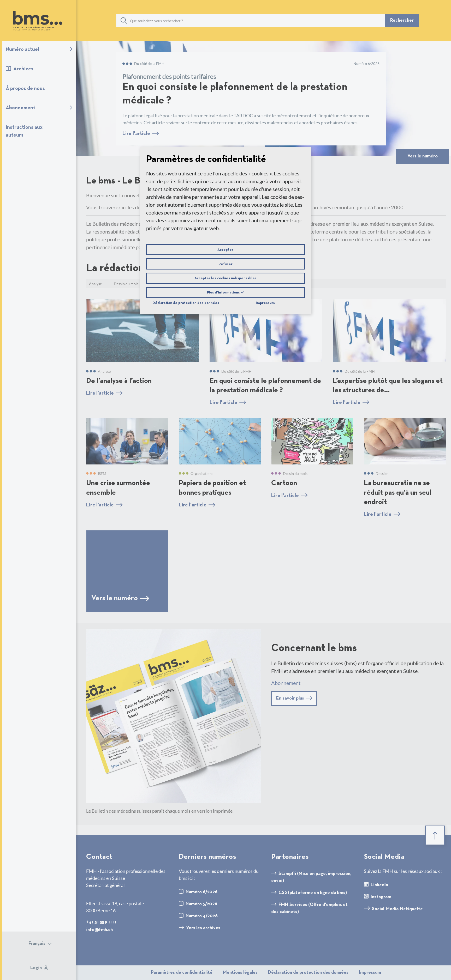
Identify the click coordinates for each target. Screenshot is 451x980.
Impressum (265, 303)
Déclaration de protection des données (185, 303)
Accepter (225, 250)
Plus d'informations (224, 293)
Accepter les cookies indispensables (225, 278)
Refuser (225, 264)
